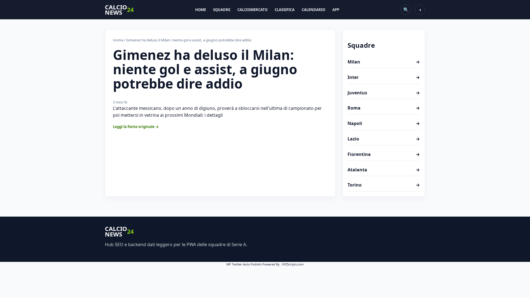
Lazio (384, 139)
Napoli (384, 123)
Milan (384, 62)
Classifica (285, 9)
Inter (384, 77)
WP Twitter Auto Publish (243, 264)
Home (200, 9)
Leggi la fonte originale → (136, 126)
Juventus (384, 93)
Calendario (313, 9)
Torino (384, 185)
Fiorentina (384, 154)
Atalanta (384, 170)
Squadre (221, 9)
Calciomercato (252, 9)
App (335, 9)
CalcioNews (119, 9)
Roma (384, 108)
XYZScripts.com (293, 264)
